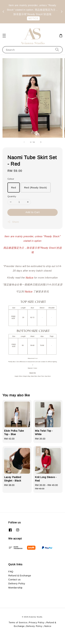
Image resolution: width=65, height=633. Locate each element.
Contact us (14, 579)
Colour (11, 179)
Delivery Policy (16, 583)
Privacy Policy (36, 622)
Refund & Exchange (19, 575)
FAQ (10, 571)
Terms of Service (18, 622)
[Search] (57, 49)
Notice (47, 626)
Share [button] (15, 221)
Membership (15, 587)
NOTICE (30, 20)
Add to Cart (33, 212)
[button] (4, 35)
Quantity (12, 196)
